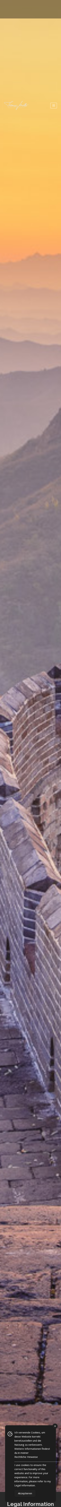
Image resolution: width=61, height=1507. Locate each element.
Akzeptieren (25, 1493)
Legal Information (24, 1485)
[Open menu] (53, 105)
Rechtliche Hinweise (26, 1457)
